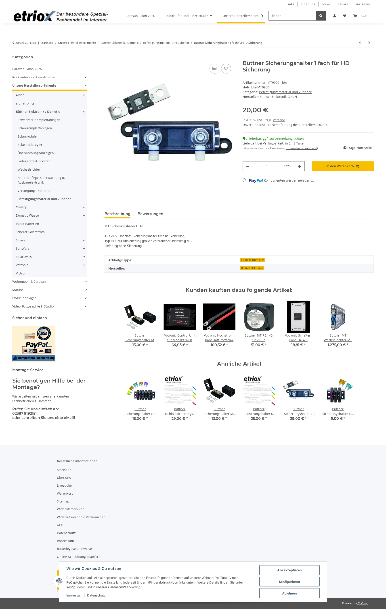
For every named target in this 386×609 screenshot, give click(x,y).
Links (290, 4)
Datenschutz (96, 595)
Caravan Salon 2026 (27, 69)
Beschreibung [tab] (117, 214)
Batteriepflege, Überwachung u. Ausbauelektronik (41, 180)
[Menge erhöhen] (299, 166)
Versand (279, 120)
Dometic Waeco (27, 215)
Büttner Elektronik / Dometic (38, 111)
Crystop (21, 207)
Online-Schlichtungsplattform (79, 557)
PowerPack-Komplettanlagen (39, 120)
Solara (20, 240)
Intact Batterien (27, 224)
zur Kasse (363, 4)
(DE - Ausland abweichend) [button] (301, 148)
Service (343, 4)
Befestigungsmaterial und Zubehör (285, 92)
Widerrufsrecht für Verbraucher (81, 517)
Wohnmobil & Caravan (29, 281)
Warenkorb (65, 493)
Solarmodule (27, 136)
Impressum (74, 595)
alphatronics (25, 103)
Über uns (308, 4)
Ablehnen (289, 593)
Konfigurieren (289, 582)
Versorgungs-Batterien (34, 190)
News (326, 4)
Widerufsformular (70, 509)
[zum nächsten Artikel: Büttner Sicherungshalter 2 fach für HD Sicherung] (369, 43)
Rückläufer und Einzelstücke (33, 77)
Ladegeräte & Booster (34, 161)
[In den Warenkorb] (108, 57)
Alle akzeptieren (289, 570)
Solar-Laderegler (30, 144)
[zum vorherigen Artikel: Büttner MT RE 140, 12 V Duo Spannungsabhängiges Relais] (360, 43)
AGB (60, 525)
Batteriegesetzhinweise (74, 548)
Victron (21, 273)
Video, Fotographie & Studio (33, 306)
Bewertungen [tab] (150, 214)
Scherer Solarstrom (30, 232)
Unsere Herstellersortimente (34, 85)
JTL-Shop (362, 603)
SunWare (22, 248)
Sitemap (63, 501)
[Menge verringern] (248, 166)
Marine (17, 290)
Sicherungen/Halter (252, 259)
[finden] (321, 16)
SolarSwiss (24, 257)
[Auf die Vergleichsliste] (214, 68)
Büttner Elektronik (252, 268)
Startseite (64, 470)
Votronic (22, 265)
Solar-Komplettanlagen (35, 128)
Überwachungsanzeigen (36, 153)
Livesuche (64, 485)
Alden (20, 95)
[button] (335, 15)
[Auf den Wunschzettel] (226, 68)
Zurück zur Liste (25, 43)
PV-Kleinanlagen (24, 298)
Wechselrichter (29, 169)
